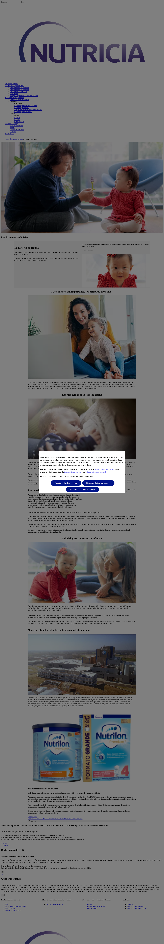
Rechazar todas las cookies (98, 483)
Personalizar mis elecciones (82, 489)
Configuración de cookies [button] (104, 469)
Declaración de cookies (72, 472)
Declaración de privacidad (96, 472)
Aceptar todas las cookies (66, 483)
